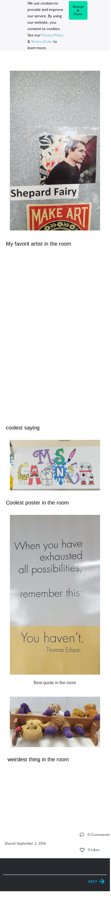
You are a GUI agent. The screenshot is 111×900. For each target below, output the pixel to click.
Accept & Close (78, 10)
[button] (82, 834)
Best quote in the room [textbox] (55, 682)
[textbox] (54, 435)
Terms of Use (42, 41)
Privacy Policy (52, 35)
